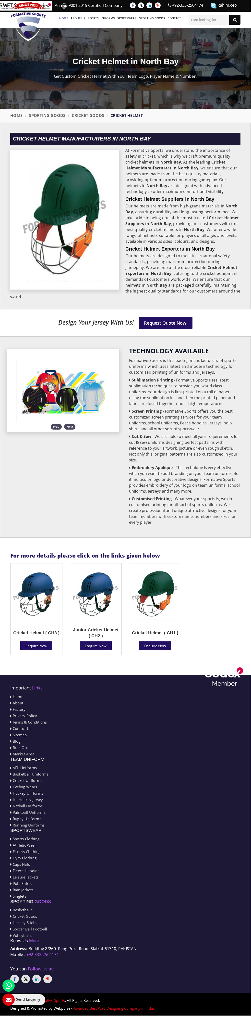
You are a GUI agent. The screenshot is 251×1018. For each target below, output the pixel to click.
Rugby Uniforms (26, 818)
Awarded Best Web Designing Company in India (113, 1008)
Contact (174, 18)
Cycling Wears (24, 786)
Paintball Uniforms (29, 812)
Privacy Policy (24, 715)
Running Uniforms (28, 825)
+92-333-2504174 (187, 5)
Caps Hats (21, 864)
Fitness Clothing (26, 851)
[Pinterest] (158, 5)
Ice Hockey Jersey (27, 799)
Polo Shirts (22, 883)
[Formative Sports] (28, 21)
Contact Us (21, 728)
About (17, 702)
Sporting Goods (152, 18)
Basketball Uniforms (30, 774)
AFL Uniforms (24, 767)
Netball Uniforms (27, 805)
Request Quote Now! (166, 323)
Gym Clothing (24, 857)
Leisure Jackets (25, 877)
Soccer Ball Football (29, 929)
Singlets (19, 896)
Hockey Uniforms (27, 793)
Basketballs (22, 909)
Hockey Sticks (24, 922)
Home (63, 18)
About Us (78, 18)
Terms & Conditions (29, 722)
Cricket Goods (88, 115)
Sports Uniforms (101, 18)
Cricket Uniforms (27, 780)
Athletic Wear (24, 845)
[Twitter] (141, 5)
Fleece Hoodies (25, 870)
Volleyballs (22, 935)
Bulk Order (22, 747)
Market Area (23, 753)
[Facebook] (133, 5)
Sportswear (127, 18)
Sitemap (19, 734)
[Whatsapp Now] (8, 986)
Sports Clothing (25, 838)
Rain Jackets (22, 889)
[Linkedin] (149, 5)
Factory (18, 709)
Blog (16, 741)
